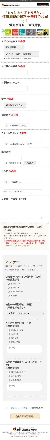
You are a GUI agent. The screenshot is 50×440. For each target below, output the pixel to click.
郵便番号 (6, 151)
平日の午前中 (16, 284)
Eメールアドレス (13, 133)
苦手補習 (14, 338)
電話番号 (9, 114)
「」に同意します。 (27, 408)
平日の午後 (15, 288)
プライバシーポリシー (20, 408)
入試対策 (14, 334)
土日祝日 (14, 296)
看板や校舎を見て (18, 372)
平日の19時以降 (17, 292)
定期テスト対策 (17, 330)
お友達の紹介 (16, 376)
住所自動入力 (30, 163)
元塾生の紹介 (16, 380)
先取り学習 (15, 342)
